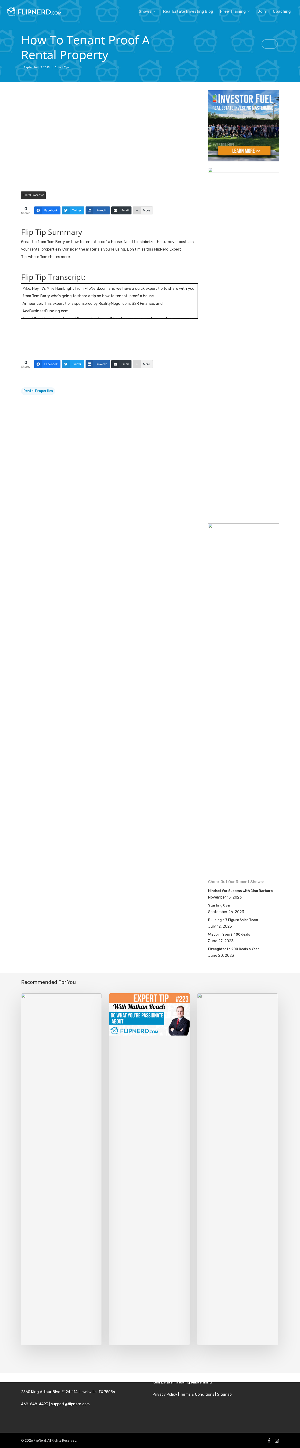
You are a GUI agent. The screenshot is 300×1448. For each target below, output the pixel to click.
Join (261, 11)
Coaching (282, 11)
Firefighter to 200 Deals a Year (233, 949)
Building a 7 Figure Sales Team (233, 920)
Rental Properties (33, 195)
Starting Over (219, 905)
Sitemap (224, 1394)
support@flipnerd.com (70, 1404)
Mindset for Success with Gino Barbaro (240, 891)
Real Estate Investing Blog (188, 11)
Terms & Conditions (197, 1394)
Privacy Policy (165, 1394)
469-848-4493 (34, 1404)
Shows (145, 11)
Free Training (233, 11)
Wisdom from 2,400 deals (229, 935)
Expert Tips (62, 67)
